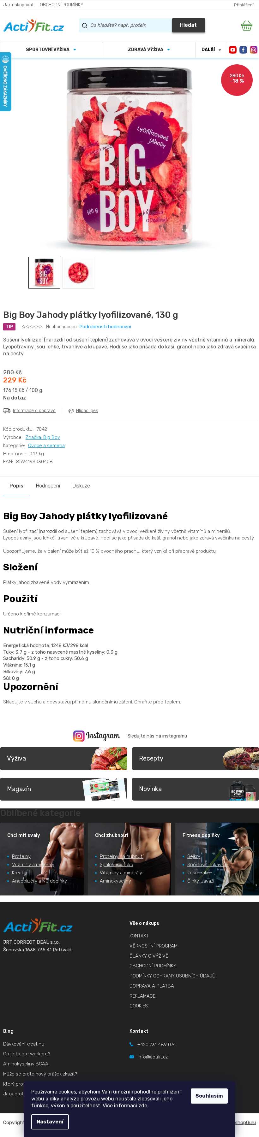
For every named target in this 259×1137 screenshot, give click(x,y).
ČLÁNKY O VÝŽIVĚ (149, 956)
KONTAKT (139, 936)
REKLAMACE (142, 996)
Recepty (151, 758)
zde (142, 1106)
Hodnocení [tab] (48, 486)
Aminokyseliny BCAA (25, 1064)
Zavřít (38, 424)
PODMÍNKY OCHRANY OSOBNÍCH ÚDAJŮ (172, 976)
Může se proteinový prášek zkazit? (40, 1074)
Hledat (188, 25)
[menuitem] (51, 50)
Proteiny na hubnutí (121, 856)
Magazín (19, 789)
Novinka (150, 789)
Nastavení (50, 1122)
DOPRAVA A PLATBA (152, 986)
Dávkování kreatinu (23, 1044)
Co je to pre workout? (26, 1054)
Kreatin (19, 873)
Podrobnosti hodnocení (105, 326)
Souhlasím (209, 1096)
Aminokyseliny (115, 881)
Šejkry (193, 856)
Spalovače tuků (116, 864)
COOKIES (139, 1006)
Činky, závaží (200, 881)
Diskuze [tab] (81, 486)
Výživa (16, 758)
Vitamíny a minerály (33, 864)
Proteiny (21, 856)
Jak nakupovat (18, 5)
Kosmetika (198, 873)
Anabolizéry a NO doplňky (39, 881)
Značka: (43, 437)
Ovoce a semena (46, 445)
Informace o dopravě (34, 410)
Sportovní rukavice (207, 864)
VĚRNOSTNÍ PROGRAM (154, 946)
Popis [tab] (16, 486)
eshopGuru (244, 1122)
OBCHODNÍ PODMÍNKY (61, 5)
